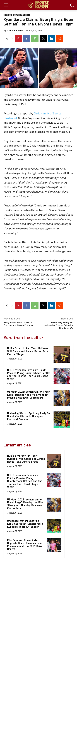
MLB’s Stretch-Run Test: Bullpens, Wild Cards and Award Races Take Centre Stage (28, 351)
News (16, 15)
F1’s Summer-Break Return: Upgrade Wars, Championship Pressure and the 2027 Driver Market (25, 545)
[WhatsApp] (34, 38)
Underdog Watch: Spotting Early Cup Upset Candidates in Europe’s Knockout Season (29, 416)
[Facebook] (26, 38)
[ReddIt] (59, 38)
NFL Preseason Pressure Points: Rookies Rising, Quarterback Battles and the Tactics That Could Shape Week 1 (28, 374)
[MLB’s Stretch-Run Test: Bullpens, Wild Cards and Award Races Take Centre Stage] (62, 354)
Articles (25, 15)
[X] (43, 38)
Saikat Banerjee (15, 30)
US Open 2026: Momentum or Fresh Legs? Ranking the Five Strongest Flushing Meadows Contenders (28, 394)
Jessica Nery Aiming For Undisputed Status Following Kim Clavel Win (58, 325)
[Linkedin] (51, 38)
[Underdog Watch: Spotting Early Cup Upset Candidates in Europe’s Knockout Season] (62, 419)
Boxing (7, 15)
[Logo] (38, 5)
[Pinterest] (18, 38)
